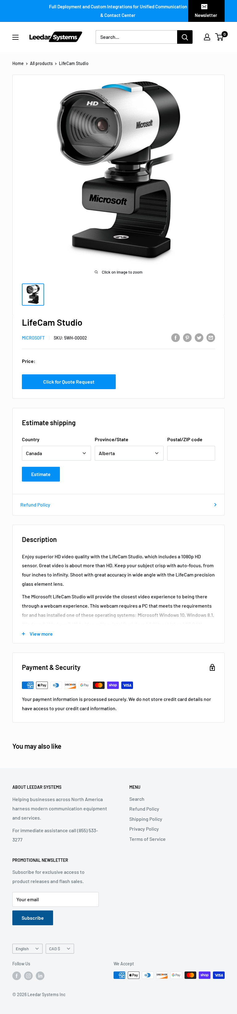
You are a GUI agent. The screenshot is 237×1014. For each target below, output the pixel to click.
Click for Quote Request (68, 382)
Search (136, 799)
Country (31, 439)
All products (41, 63)
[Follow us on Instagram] (28, 975)
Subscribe (33, 918)
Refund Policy (35, 504)
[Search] (185, 37)
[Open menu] (15, 37)
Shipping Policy (145, 819)
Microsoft (33, 337)
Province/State (111, 439)
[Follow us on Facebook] (16, 975)
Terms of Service (147, 839)
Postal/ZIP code (184, 439)
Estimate (41, 474)
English (22, 948)
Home (18, 63)
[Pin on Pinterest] (187, 337)
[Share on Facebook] (175, 337)
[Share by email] (210, 337)
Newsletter (206, 15)
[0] (219, 37)
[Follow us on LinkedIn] (40, 975)
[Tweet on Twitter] (199, 337)
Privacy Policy (144, 829)
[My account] (207, 37)
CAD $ (54, 948)
